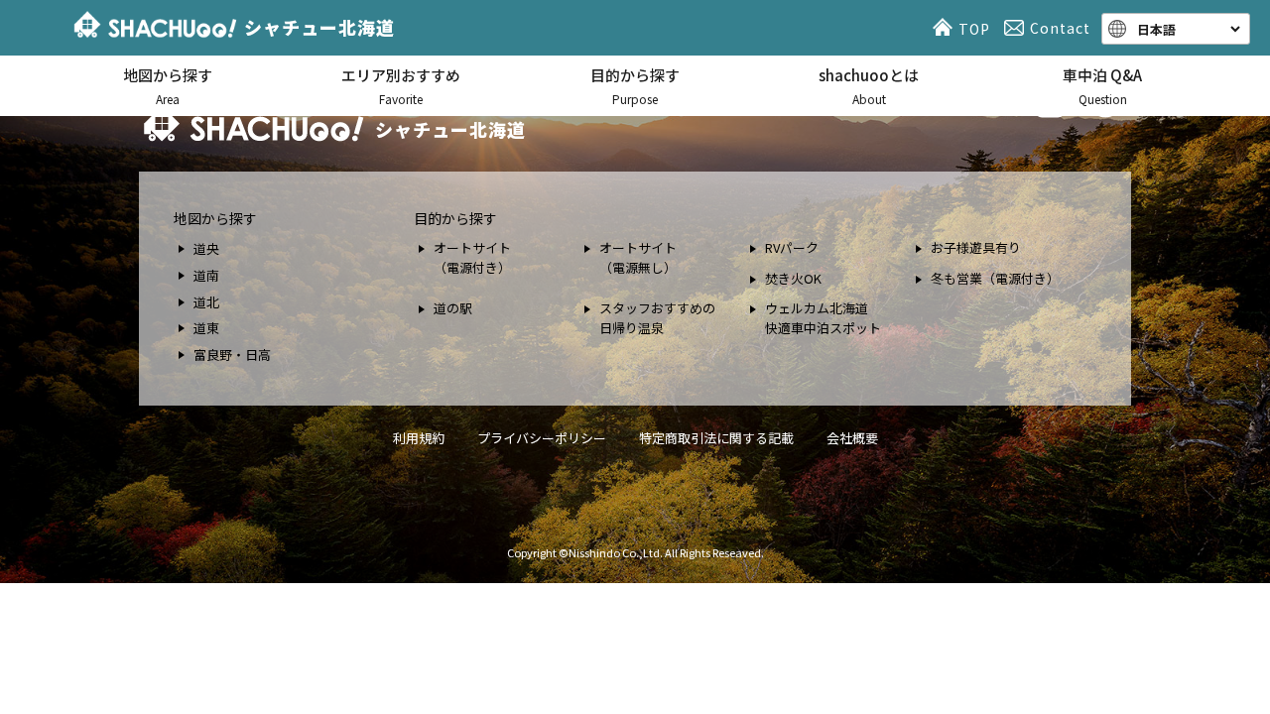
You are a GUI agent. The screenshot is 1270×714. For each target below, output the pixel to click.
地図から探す (167, 85)
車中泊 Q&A (1102, 85)
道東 (206, 327)
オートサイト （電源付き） (472, 257)
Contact (1060, 28)
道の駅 (453, 307)
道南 (206, 275)
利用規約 (418, 437)
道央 (206, 248)
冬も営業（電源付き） (995, 278)
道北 (206, 302)
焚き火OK (793, 278)
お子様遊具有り (976, 247)
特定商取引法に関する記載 (716, 437)
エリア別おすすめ (400, 85)
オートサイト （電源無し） (638, 257)
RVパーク (792, 247)
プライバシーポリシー (541, 437)
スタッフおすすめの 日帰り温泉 (657, 317)
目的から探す (635, 85)
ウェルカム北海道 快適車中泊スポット (823, 317)
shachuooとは (869, 85)
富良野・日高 (232, 354)
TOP (974, 29)
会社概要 (852, 437)
